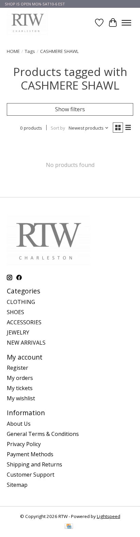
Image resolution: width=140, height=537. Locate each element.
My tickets (20, 388)
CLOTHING (21, 302)
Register (17, 367)
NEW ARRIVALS (26, 342)
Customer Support (30, 474)
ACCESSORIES (24, 322)
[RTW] (27, 22)
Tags (30, 51)
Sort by (58, 128)
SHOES (15, 312)
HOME (13, 51)
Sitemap (17, 484)
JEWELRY (18, 332)
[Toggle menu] (126, 23)
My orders (20, 378)
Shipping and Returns (34, 464)
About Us (19, 423)
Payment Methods (30, 454)
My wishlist (21, 398)
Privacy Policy (24, 444)
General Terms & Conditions (43, 434)
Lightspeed (108, 516)
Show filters (70, 109)
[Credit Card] (69, 526)
